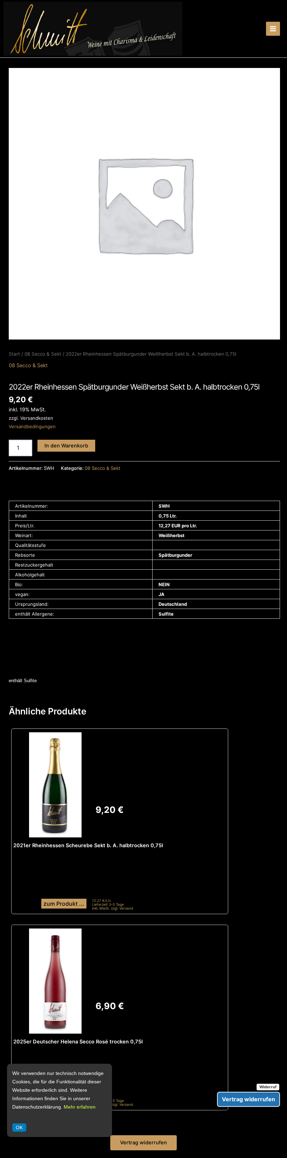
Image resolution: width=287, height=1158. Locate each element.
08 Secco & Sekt (42, 354)
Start (14, 354)
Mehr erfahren (80, 1107)
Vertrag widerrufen (143, 1142)
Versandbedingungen (32, 426)
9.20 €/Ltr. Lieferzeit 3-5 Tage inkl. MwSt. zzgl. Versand (112, 1100)
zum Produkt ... (63, 903)
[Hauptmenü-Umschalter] (273, 29)
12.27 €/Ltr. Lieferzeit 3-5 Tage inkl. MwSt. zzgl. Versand (112, 904)
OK (19, 1127)
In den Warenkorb (66, 446)
